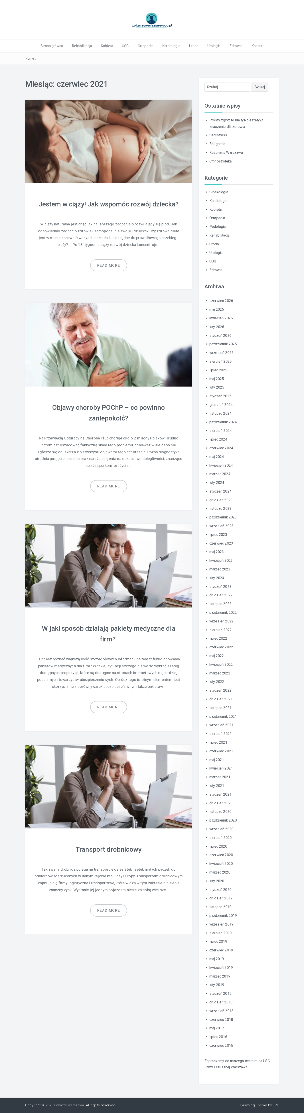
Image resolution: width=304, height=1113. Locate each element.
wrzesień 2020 (221, 829)
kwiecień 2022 (221, 664)
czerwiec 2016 (221, 1045)
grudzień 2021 (221, 699)
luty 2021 (216, 786)
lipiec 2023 (218, 535)
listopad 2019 (220, 907)
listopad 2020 (220, 811)
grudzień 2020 (221, 803)
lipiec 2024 (218, 439)
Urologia (214, 46)
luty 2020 (216, 881)
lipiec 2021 (218, 742)
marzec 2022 (219, 673)
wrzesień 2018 (221, 1011)
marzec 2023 (219, 569)
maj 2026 (216, 309)
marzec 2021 (219, 777)
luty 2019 (216, 985)
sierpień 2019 (220, 933)
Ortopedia (145, 46)
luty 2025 (216, 387)
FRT (276, 1105)
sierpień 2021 (220, 734)
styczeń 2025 (220, 396)
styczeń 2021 (220, 794)
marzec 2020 (219, 872)
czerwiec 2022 (221, 647)
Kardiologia (171, 46)
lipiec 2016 (218, 1037)
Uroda (194, 46)
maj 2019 (216, 959)
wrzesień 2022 (221, 621)
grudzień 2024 (221, 405)
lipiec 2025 (218, 370)
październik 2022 (223, 612)
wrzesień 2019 (221, 924)
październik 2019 (223, 915)
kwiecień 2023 (221, 560)
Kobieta (107, 46)
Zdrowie (236, 46)
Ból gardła (217, 144)
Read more (108, 265)
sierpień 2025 (220, 361)
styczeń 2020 (220, 890)
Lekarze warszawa (69, 1105)
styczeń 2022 (220, 690)
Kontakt (257, 46)
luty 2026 (216, 327)
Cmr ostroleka (220, 161)
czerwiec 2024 (221, 448)
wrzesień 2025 (221, 353)
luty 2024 (216, 483)
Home (30, 58)
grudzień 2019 (221, 898)
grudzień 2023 (221, 500)
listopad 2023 (220, 508)
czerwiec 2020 (221, 855)
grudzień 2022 (221, 595)
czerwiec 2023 (221, 543)
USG (125, 46)
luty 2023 (216, 578)
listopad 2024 (220, 413)
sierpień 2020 (220, 838)
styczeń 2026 (220, 335)
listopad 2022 (220, 604)
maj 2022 (216, 656)
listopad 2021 (220, 708)
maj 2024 (216, 457)
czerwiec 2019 (221, 950)
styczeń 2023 (220, 587)
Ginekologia (218, 192)
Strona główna (52, 46)
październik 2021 (223, 716)
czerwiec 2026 (221, 301)
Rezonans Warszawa (226, 152)
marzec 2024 (219, 474)
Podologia (217, 227)
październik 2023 (223, 517)
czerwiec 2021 (221, 751)
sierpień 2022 (220, 630)
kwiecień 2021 (221, 768)
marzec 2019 (219, 976)
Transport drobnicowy (109, 849)
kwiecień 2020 (221, 863)
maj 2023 (216, 552)
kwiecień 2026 (221, 318)
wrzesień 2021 (221, 725)
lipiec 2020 (218, 846)
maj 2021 (216, 760)
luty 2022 (216, 682)
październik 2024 (223, 422)
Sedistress (218, 135)
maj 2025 (216, 379)
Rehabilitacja (82, 46)
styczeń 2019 (220, 993)
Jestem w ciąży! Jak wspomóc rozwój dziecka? (109, 204)
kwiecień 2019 (221, 967)
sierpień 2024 (220, 431)
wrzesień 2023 (221, 526)
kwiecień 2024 (221, 465)
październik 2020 (223, 820)
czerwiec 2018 (221, 1019)
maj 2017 (216, 1028)
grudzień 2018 (221, 1002)
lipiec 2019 (218, 941)
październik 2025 (223, 344)
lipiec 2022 (218, 638)
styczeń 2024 (220, 491)
